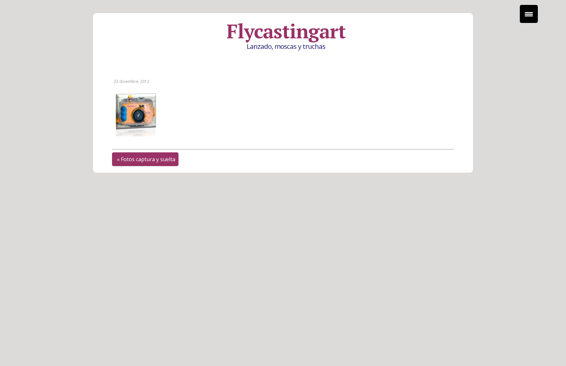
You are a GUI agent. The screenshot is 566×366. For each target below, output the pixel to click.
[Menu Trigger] (529, 14)
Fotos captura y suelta (148, 159)
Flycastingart (286, 31)
